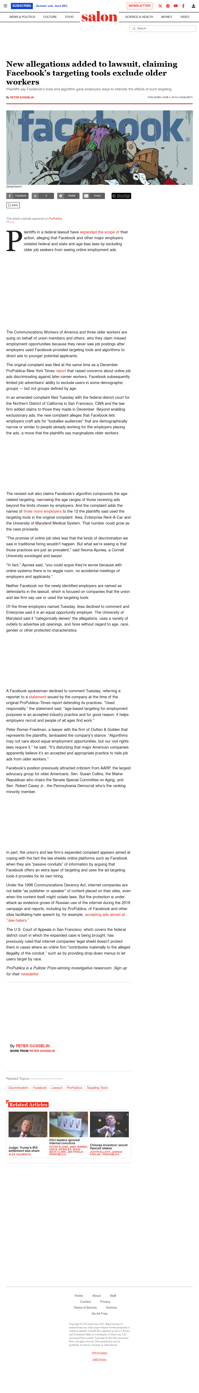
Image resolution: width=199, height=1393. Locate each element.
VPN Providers (99, 1353)
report (61, 371)
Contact (85, 1302)
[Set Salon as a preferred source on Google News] (121, 196)
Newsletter (140, 6)
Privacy (105, 1302)
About (96, 1296)
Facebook (39, 1088)
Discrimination (18, 1088)
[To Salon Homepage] (99, 16)
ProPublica (55, 218)
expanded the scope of (99, 232)
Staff (113, 1296)
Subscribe (21, 6)
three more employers (43, 512)
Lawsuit (56, 1088)
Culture (50, 17)
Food (69, 17)
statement (37, 697)
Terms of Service (85, 1307)
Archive (111, 1307)
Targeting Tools (96, 1088)
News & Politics (22, 17)
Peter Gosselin (22, 97)
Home (79, 1296)
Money (166, 17)
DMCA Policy (99, 1360)
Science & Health (139, 17)
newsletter (29, 974)
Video (184, 17)
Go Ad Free (99, 1313)
